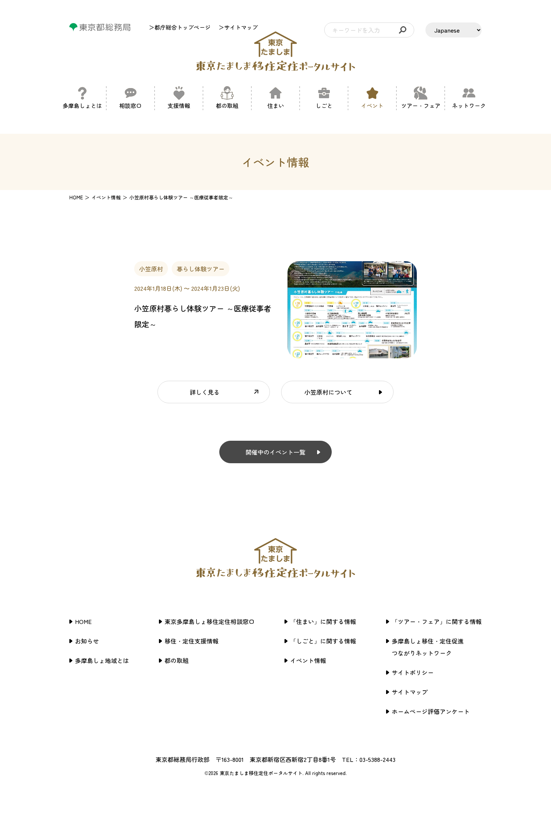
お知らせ (87, 640)
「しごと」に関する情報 (323, 640)
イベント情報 (308, 660)
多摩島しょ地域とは (102, 660)
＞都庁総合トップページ (180, 27)
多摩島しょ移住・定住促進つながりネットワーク (428, 646)
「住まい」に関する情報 (323, 621)
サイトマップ (410, 691)
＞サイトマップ (238, 27)
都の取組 (177, 660)
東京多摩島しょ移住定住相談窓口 (210, 621)
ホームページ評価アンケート (431, 711)
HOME (76, 197)
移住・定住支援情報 (192, 640)
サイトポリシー (413, 672)
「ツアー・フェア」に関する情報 (437, 621)
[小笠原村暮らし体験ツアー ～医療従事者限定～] (352, 353)
